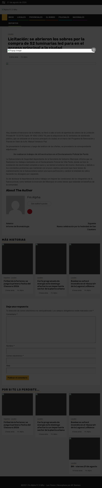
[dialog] (51, 51)
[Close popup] (94, 50)
